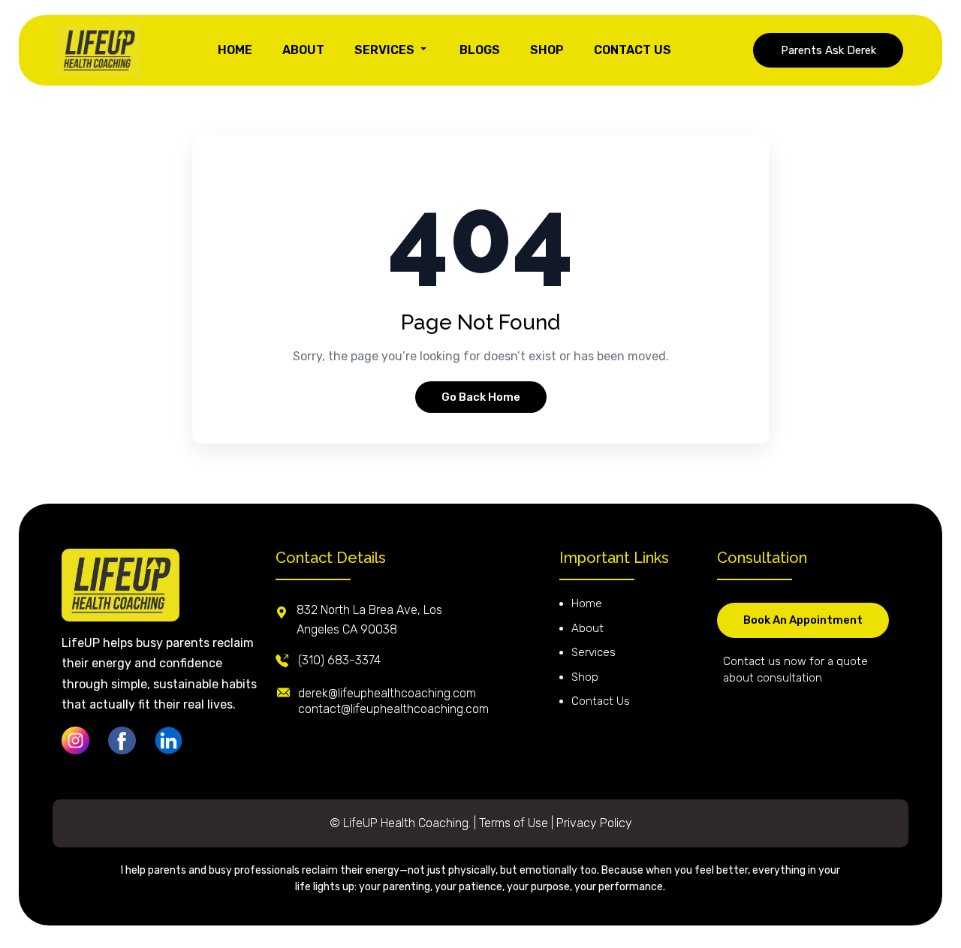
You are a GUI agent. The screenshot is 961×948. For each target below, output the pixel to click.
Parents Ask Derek (828, 50)
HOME (235, 50)
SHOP (547, 50)
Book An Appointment (803, 620)
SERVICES (385, 50)
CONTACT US (632, 50)
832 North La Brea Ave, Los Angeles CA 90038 (369, 620)
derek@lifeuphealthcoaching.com (387, 693)
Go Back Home (480, 397)
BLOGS (479, 50)
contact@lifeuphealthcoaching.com (393, 709)
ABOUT (303, 50)
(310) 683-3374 (339, 660)
